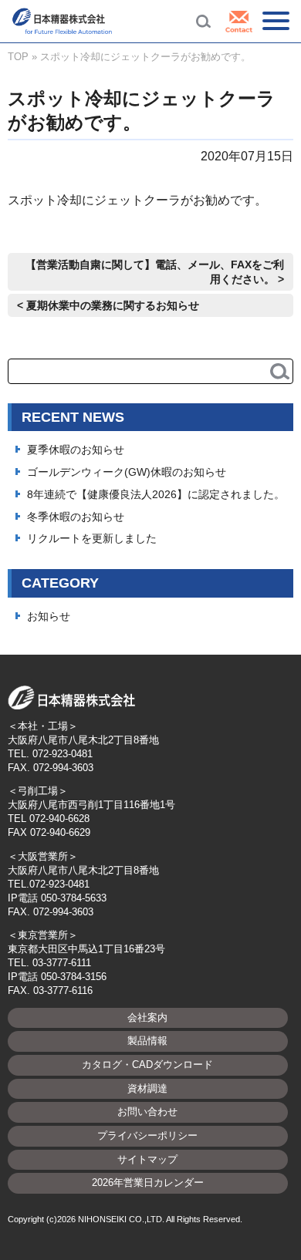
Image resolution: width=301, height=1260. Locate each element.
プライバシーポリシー (147, 1135)
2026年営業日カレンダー (148, 1182)
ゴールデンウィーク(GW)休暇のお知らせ (126, 472)
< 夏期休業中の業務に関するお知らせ (108, 305)
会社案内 (147, 1017)
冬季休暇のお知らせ (75, 516)
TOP (18, 56)
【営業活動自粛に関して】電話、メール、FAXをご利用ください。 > (154, 271)
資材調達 (147, 1088)
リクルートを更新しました (92, 538)
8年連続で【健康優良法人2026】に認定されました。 (156, 494)
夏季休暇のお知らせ (75, 449)
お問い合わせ (147, 1111)
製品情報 (147, 1040)
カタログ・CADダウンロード (147, 1064)
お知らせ (48, 616)
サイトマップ (147, 1159)
